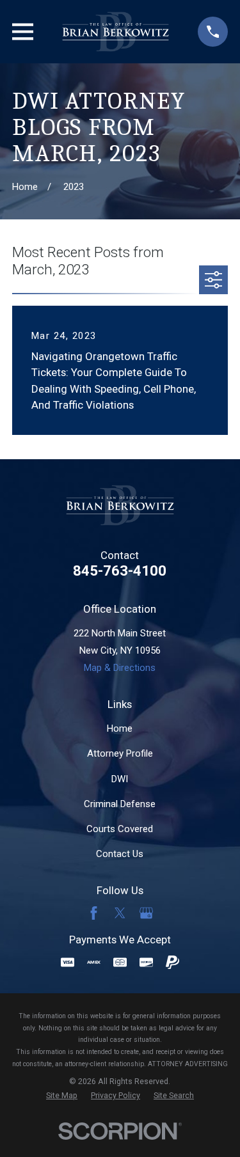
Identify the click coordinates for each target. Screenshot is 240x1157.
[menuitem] (61, 1096)
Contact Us (119, 854)
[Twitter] (120, 913)
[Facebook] (93, 913)
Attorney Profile (120, 753)
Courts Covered (119, 829)
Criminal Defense (120, 804)
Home (119, 728)
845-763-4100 (119, 570)
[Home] (115, 32)
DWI (119, 779)
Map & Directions (120, 667)
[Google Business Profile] (146, 913)
